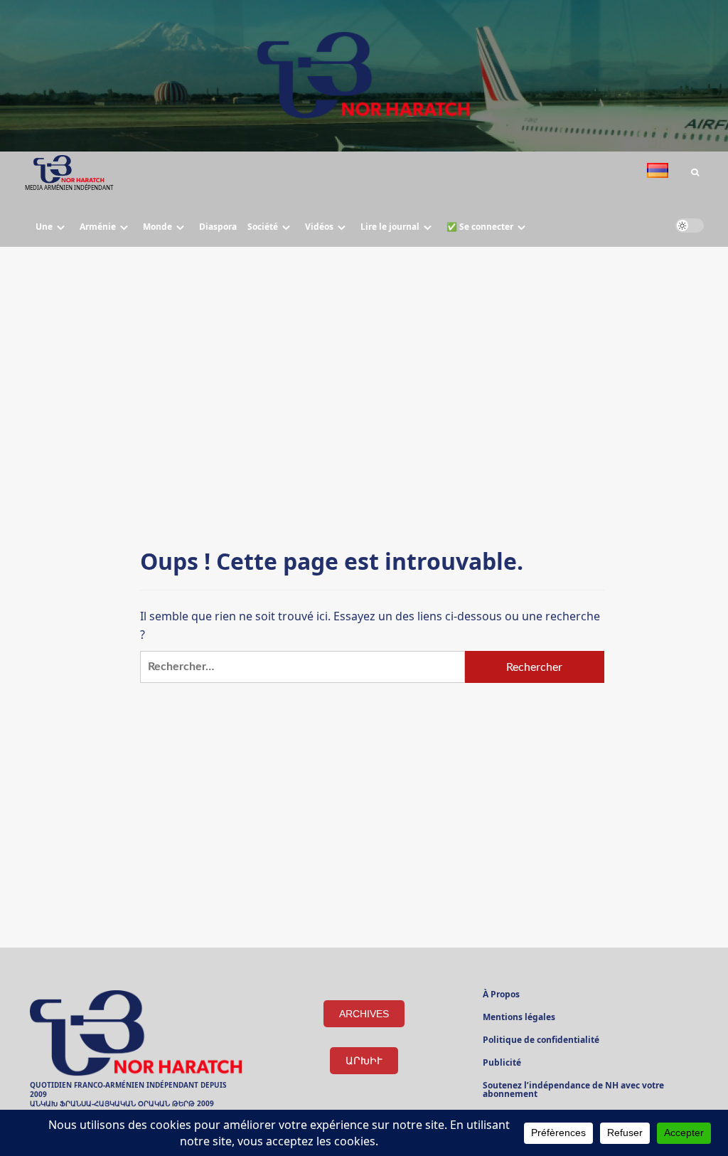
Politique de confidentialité (541, 1041)
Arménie (98, 227)
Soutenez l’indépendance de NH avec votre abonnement (573, 1090)
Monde (157, 227)
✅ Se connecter (479, 227)
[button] (695, 172)
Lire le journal (389, 227)
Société (262, 227)
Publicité (502, 1063)
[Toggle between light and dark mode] (689, 225)
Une (44, 227)
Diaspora (218, 227)
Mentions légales (519, 1018)
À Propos (501, 995)
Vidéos (319, 227)
